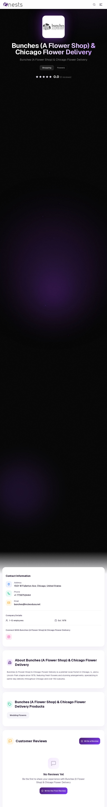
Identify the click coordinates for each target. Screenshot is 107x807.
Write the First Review (55, 791)
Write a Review (91, 741)
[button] (53, 77)
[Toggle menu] (101, 4)
